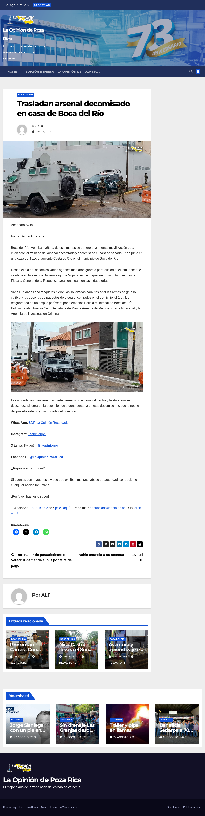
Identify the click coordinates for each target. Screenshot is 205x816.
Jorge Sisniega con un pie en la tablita (26, 730)
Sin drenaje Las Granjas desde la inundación (77, 730)
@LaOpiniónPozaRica (46, 457)
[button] (191, 71)
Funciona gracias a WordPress (21, 807)
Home (12, 71)
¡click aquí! (62, 508)
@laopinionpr (47, 445)
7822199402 (39, 508)
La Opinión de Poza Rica (42, 780)
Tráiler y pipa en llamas (124, 727)
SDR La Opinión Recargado (49, 422)
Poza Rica (16, 720)
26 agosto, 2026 (174, 737)
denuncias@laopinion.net (108, 508)
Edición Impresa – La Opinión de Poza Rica (63, 71)
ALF (40, 126)
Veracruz (166, 720)
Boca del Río (25, 95)
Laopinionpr (37, 434)
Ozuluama (116, 720)
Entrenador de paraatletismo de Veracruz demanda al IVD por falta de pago (41, 560)
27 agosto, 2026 (25, 737)
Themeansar (69, 807)
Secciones (173, 807)
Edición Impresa (192, 807)
